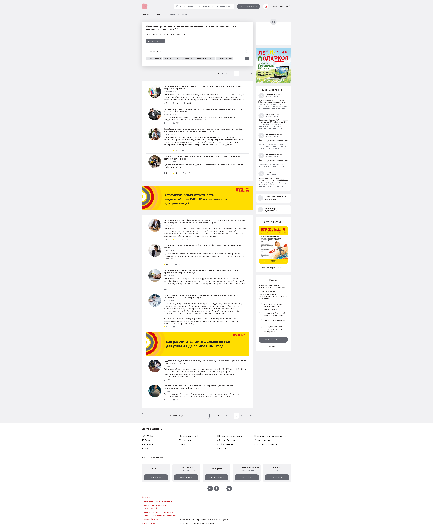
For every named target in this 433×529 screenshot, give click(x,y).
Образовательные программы (270, 436)
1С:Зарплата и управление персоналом (198, 58)
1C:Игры (146, 448)
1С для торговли (262, 440)
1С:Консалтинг (186, 440)
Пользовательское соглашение (157, 501)
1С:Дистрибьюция (225, 440)
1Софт (182, 444)
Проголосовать (273, 339)
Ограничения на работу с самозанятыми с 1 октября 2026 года (273, 179)
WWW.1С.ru (148, 436)
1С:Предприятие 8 (224, 58)
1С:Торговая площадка (265, 444)
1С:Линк (146, 440)
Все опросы (273, 347)
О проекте (147, 497)
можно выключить (179, 34)
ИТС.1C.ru (221, 448)
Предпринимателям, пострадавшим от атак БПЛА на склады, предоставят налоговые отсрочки (273, 142)
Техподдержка (149, 523)
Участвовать (186, 477)
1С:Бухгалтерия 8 (154, 58)
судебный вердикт (171, 58)
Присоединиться (216, 477)
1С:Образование (224, 444)
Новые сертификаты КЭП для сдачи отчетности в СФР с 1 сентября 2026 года (273, 122)
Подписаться (250, 6)
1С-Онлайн (147, 444)
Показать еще (176, 416)
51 (242, 73)
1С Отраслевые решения (229, 436)
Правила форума (150, 519)
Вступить (247, 477)
